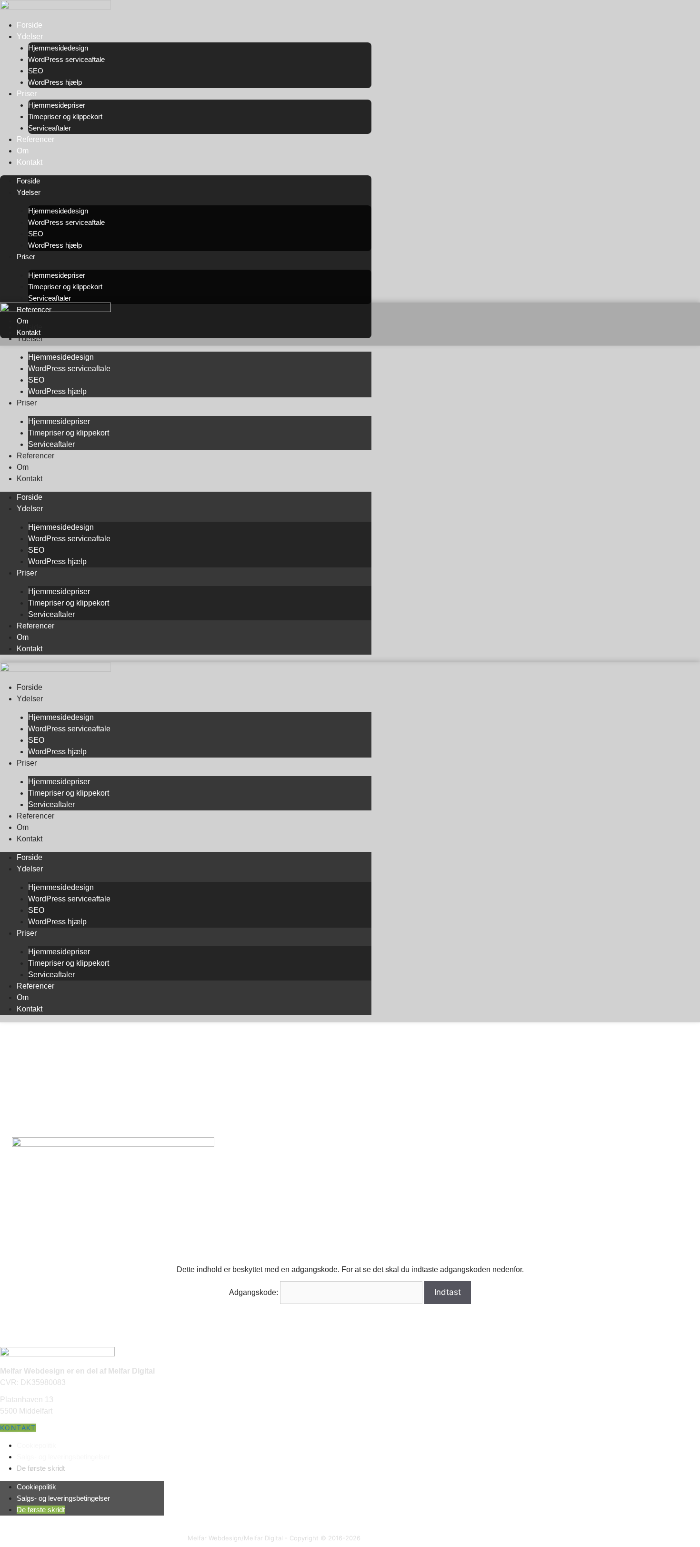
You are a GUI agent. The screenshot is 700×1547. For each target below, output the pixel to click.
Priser (27, 94)
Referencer (35, 139)
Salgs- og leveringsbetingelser (63, 1457)
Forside (29, 25)
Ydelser (30, 36)
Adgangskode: (254, 1292)
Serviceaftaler (49, 128)
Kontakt (29, 162)
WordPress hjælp (55, 82)
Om (23, 151)
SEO (35, 71)
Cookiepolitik (36, 1445)
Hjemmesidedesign (58, 48)
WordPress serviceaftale (66, 59)
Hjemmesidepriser (56, 105)
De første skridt (41, 1468)
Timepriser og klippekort (65, 116)
